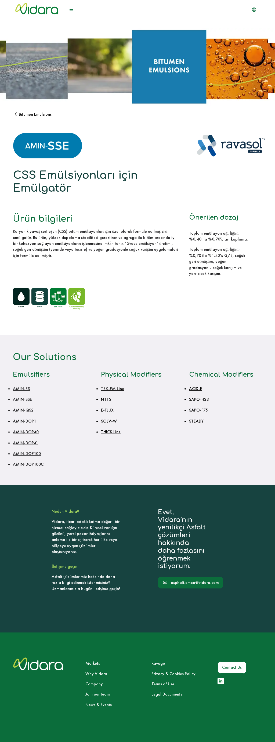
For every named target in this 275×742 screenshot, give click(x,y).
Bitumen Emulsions (35, 114)
